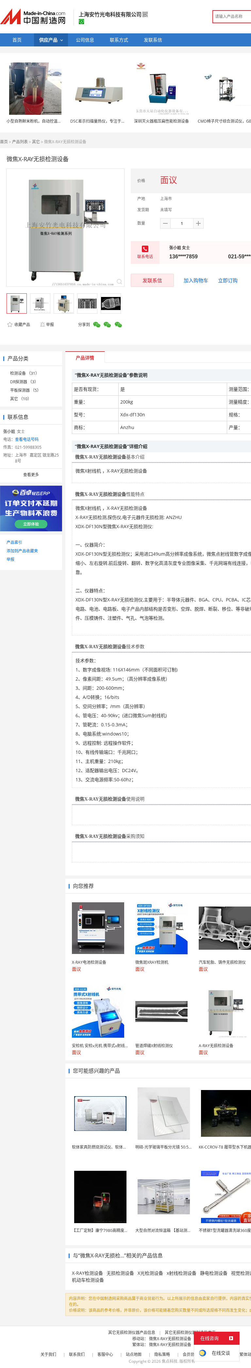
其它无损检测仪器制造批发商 (190, 1332)
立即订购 (228, 280)
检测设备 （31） (24, 373)
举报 (50, 324)
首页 (4, 142)
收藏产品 (21, 324)
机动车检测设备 (88, 1280)
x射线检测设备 (181, 1273)
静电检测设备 (213, 1273)
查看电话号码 (27, 439)
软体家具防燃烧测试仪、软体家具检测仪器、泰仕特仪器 (121, 1147)
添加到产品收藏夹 (22, 551)
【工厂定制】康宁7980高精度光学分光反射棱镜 (114, 1230)
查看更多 (31, 474)
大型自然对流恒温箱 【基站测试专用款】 (171, 1230)
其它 (36, 142)
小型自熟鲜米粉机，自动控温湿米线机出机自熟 (48, 121)
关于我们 (48, 1354)
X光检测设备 (150, 1273)
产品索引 (14, 542)
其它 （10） (20, 399)
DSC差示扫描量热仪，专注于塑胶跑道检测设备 (111, 121)
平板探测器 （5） (25, 390)
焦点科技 (169, 1361)
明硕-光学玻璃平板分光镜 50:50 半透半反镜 (173, 1147)
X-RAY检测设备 (87, 1273)
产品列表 (20, 142)
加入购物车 (196, 280)
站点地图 (134, 1354)
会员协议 (190, 1354)
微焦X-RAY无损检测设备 (170, 1339)
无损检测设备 (120, 1273)
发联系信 (152, 280)
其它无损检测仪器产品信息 (131, 1332)
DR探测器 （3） (24, 382)
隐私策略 (162, 1354)
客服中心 (105, 1354)
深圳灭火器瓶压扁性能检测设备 (161, 121)
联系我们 (77, 1354)
